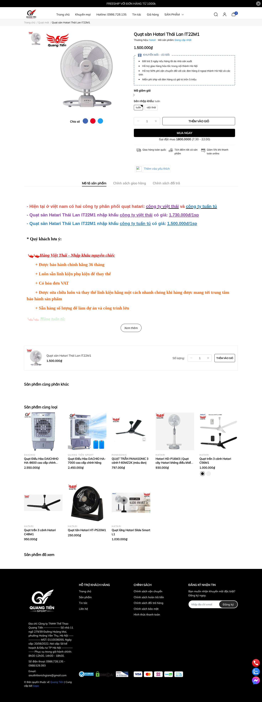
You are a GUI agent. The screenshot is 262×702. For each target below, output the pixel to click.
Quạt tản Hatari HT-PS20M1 (87, 530)
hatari (152, 40)
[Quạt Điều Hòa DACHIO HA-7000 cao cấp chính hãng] (87, 431)
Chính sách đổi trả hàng (148, 603)
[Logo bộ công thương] (103, 673)
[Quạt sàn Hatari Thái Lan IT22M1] (86, 73)
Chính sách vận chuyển (148, 591)
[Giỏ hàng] (234, 14)
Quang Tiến (56, 682)
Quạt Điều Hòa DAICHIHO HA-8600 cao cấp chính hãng (41, 462)
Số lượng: (179, 358)
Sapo (36, 685)
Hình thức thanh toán (147, 614)
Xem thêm (131, 328)
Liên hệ (83, 608)
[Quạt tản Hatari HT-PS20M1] (87, 502)
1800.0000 (183, 139)
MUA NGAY (184, 133)
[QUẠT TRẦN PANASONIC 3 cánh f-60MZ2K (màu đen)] (131, 431)
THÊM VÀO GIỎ (199, 121)
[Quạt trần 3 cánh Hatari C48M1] (43, 502)
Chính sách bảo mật (146, 608)
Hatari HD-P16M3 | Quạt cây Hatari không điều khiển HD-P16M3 (174, 462)
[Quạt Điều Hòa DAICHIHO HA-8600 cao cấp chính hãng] (43, 431)
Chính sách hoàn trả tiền (149, 597)
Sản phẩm (85, 597)
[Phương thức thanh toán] (158, 674)
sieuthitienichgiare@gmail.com (47, 675)
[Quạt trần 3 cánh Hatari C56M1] (218, 431)
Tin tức (83, 603)
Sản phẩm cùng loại (40, 407)
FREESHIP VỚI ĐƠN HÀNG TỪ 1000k (131, 3)
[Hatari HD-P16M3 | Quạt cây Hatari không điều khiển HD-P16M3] (175, 431)
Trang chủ (85, 591)
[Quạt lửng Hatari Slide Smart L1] (131, 502)
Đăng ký (228, 604)
